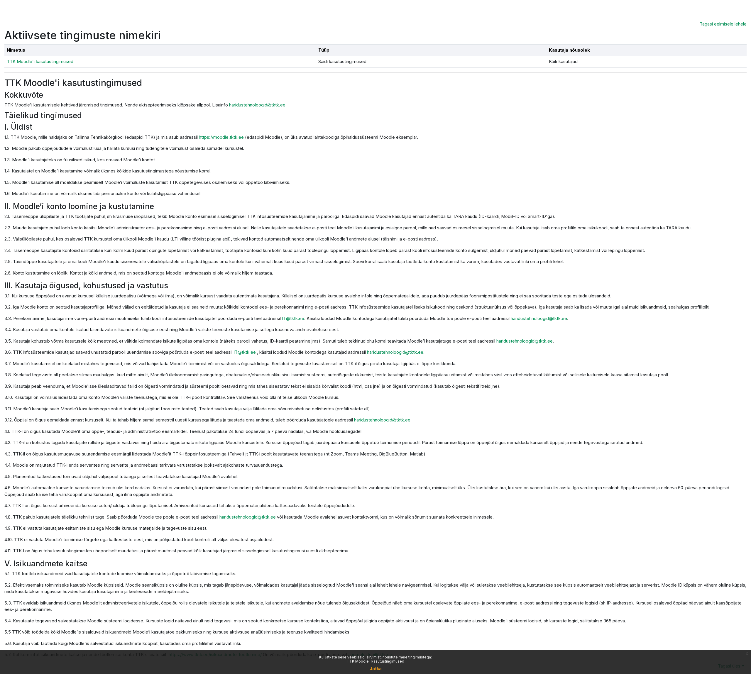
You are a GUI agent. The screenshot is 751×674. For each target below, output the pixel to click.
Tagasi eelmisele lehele (723, 24)
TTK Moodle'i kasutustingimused (375, 661)
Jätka (376, 668)
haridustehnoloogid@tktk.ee (257, 105)
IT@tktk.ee (293, 318)
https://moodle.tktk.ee (221, 137)
